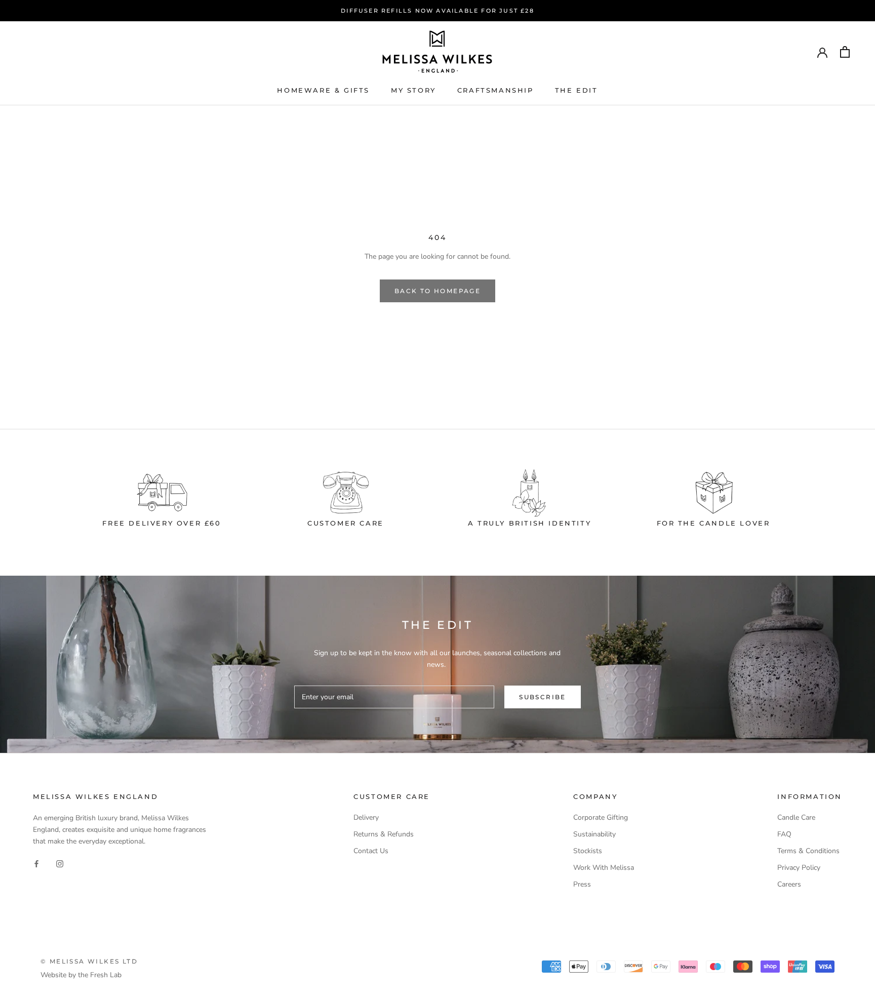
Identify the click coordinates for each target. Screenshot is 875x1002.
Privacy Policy (798, 867)
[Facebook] (36, 863)
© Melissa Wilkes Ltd (89, 961)
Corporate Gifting (600, 817)
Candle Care (796, 817)
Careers (789, 884)
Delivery (366, 817)
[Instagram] (59, 863)
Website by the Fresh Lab (81, 975)
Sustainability (594, 834)
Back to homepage (437, 291)
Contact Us (370, 851)
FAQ (784, 834)
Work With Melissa (603, 867)
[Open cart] (845, 52)
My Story (413, 90)
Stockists (587, 851)
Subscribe (542, 697)
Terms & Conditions (808, 851)
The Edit (576, 90)
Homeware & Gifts (323, 90)
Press (582, 884)
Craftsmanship (495, 90)
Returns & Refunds (383, 834)
